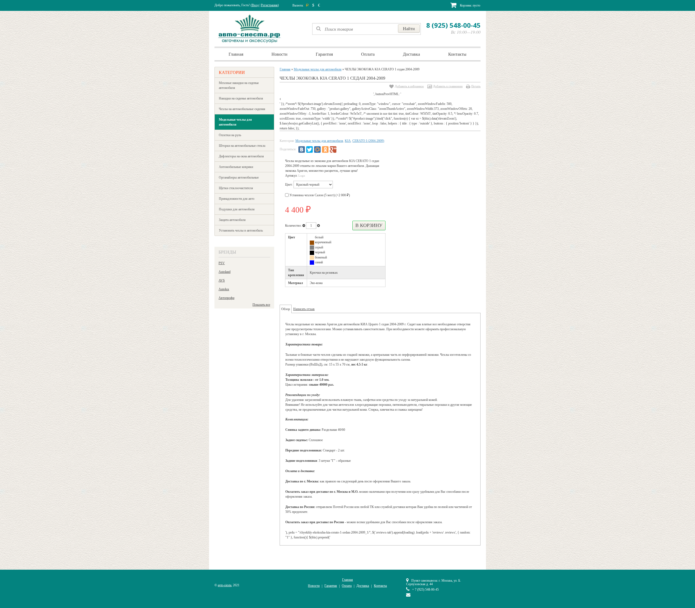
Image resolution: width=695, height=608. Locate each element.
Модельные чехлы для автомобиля (235, 122)
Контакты (457, 54)
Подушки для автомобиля (237, 209)
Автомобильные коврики (236, 167)
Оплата (368, 54)
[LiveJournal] (341, 149)
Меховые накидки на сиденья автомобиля (239, 85)
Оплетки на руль (230, 135)
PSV (222, 263)
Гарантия (324, 54)
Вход (255, 5)
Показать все (261, 305)
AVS (222, 280)
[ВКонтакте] (301, 149)
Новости (279, 54)
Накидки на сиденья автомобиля (241, 98)
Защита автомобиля (232, 220)
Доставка (411, 54)
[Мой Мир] (317, 149)
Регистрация (269, 5)
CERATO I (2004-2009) (368, 141)
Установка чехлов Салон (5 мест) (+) (319, 195)
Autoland (224, 272)
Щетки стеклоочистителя (236, 188)
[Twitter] (309, 149)
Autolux (224, 289)
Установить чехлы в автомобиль (241, 230)
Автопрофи (226, 298)
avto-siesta (224, 585)
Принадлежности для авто (236, 199)
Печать (476, 86)
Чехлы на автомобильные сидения (242, 109)
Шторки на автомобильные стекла (242, 146)
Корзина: (469, 5)
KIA (348, 141)
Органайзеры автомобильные (239, 177)
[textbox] (366, 29)
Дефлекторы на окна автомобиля (241, 156)
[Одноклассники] (325, 149)
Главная (236, 54)
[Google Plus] (333, 149)
